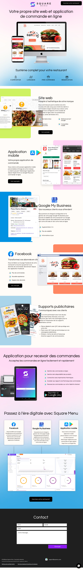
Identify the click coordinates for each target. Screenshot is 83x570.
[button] (71, 3)
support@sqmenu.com (55, 559)
